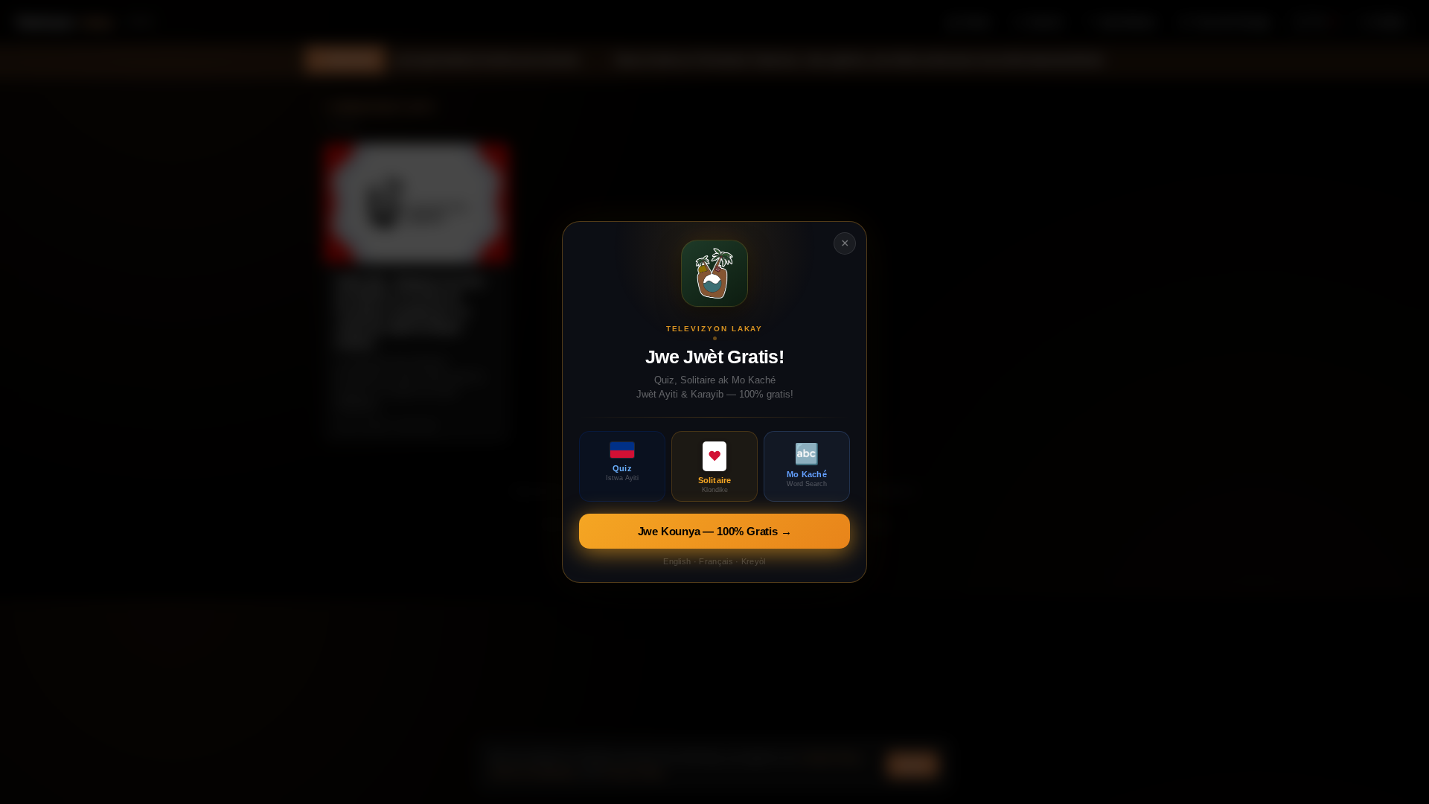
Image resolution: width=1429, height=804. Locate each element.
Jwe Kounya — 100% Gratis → (715, 531)
